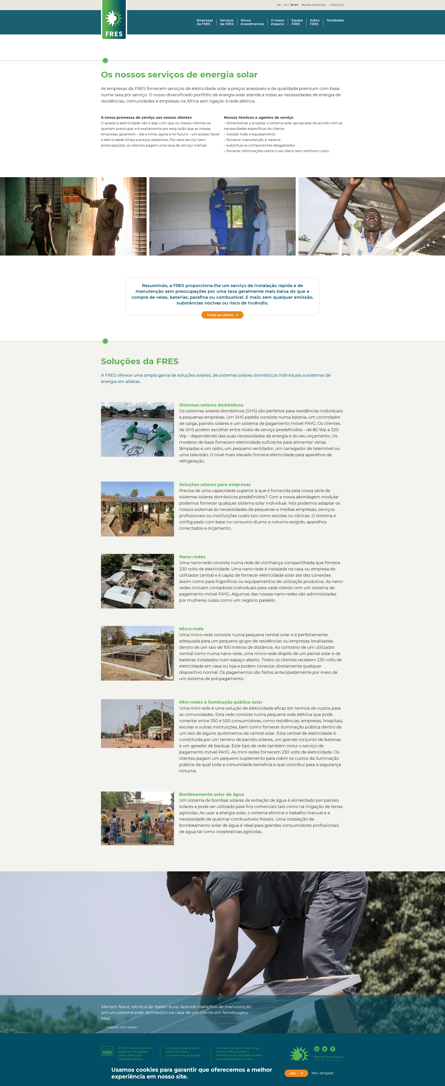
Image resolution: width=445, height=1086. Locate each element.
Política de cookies (176, 1051)
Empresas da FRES (205, 22)
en (279, 5)
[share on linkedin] (316, 1049)
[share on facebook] (332, 1049)
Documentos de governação (183, 1055)
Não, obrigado (323, 1073)
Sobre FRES (314, 22)
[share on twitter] (324, 1049)
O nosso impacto (277, 22)
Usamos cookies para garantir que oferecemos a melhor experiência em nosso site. (191, 1073)
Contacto (337, 5)
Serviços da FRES (227, 22)
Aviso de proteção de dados (182, 1048)
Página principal (313, 5)
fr (285, 5)
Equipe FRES (297, 22)
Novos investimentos (252, 22)
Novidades (335, 20)
